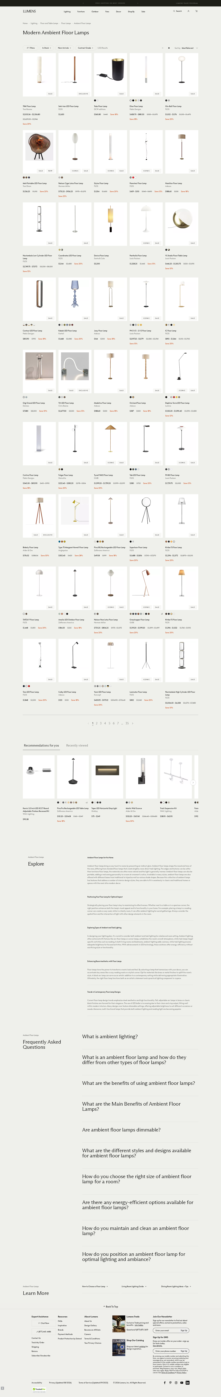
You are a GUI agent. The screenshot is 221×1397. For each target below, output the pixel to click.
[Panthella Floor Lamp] (146, 218)
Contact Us (36, 1338)
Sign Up (184, 1330)
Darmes (26, 406)
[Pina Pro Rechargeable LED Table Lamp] (73, 771)
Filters (32, 48)
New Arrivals (63, 48)
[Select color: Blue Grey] (141, 614)
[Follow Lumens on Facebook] (165, 1383)
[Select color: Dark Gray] (98, 686)
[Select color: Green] (65, 325)
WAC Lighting (28, 814)
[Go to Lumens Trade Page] (118, 1323)
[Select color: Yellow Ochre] (65, 542)
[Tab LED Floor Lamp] (146, 438)
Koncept (97, 695)
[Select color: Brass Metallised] (138, 325)
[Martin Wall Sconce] (142, 771)
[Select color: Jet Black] (133, 614)
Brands (60, 1330)
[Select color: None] (110, 686)
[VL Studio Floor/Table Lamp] (181, 218)
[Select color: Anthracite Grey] (136, 614)
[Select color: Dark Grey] (63, 802)
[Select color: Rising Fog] (26, 397)
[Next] (137, 3)
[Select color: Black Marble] (141, 100)
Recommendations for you (41, 745)
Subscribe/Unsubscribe (41, 1355)
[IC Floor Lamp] (181, 294)
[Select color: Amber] (141, 325)
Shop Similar (41, 94)
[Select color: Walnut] (62, 177)
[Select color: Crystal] (62, 325)
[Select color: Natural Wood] (133, 397)
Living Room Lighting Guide (133, 1286)
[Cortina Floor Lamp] (39, 438)
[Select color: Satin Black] (98, 802)
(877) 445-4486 (44, 1332)
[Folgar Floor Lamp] (74, 438)
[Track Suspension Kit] (176, 771)
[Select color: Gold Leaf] (76, 802)
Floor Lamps (66, 23)
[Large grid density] (169, 48)
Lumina (168, 406)
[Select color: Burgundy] (72, 325)
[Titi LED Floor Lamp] (74, 366)
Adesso (168, 186)
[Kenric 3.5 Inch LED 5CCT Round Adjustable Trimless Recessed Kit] (39, 771)
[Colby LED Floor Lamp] (74, 655)
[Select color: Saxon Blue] (59, 542)
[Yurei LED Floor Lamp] (110, 655)
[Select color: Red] (133, 177)
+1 (162, 614)
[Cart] (196, 11)
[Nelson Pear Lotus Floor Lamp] (110, 583)
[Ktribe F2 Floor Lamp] (181, 583)
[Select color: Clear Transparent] (24, 397)
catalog (142, 1346)
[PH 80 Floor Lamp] (181, 438)
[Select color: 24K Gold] (174, 325)
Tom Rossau (27, 109)
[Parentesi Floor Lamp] (146, 146)
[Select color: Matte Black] (95, 100)
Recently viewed (77, 745)
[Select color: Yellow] (177, 397)
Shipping (35, 1347)
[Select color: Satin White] (95, 802)
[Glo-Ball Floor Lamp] (181, 69)
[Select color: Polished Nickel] (129, 802)
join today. (139, 1325)
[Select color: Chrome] (136, 325)
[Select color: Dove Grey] (70, 325)
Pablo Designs (135, 109)
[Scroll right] (193, 782)
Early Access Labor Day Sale (110, 3)
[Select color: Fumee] (169, 542)
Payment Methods (65, 1334)
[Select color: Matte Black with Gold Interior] (108, 686)
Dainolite (62, 478)
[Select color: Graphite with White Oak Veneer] (32, 325)
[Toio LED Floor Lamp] (39, 655)
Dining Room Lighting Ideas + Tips (174, 1286)
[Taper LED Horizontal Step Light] (107, 771)
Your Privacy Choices (92, 1343)
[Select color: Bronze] (103, 542)
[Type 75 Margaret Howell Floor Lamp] (74, 510)
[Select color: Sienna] (62, 542)
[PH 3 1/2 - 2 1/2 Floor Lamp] (146, 294)
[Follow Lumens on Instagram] (176, 1383)
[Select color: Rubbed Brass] (132, 802)
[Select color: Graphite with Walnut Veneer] (26, 325)
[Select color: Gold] (26, 177)
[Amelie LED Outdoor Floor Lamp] (74, 583)
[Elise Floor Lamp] (146, 69)
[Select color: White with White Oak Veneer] (29, 325)
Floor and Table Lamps (49, 23)
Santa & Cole (99, 258)
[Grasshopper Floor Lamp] (146, 583)
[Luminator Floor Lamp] (146, 655)
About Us (88, 1321)
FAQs (60, 1321)
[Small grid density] (162, 48)
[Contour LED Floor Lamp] (39, 294)
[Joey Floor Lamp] (110, 294)
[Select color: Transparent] (174, 542)
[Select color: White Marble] (138, 100)
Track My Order (38, 1342)
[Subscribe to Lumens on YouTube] (182, 1383)
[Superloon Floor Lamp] (146, 510)
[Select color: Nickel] (131, 177)
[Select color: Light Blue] (67, 325)
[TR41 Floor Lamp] (39, 69)
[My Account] (188, 11)
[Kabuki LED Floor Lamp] (74, 294)
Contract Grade (84, 48)
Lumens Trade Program (187, 3)
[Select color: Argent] (62, 250)
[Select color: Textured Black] (195, 802)
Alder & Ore (28, 550)
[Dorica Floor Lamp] (110, 218)
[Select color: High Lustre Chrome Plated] (169, 469)
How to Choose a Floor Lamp (93, 1286)
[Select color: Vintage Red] (138, 614)
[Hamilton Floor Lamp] (181, 146)
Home (25, 23)
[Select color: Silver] (169, 100)
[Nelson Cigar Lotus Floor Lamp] (74, 146)
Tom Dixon (27, 186)
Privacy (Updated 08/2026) (60, 1383)
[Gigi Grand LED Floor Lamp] (39, 366)
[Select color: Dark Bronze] (161, 802)
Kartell (61, 333)
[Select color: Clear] (100, 686)
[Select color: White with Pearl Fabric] (34, 325)
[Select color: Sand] (74, 802)
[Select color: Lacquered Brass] (169, 250)
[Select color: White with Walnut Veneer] (24, 325)
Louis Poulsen (135, 258)
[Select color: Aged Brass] (59, 469)
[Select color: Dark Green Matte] (133, 469)
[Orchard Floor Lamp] (146, 366)
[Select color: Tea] (103, 686)
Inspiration (62, 1325)
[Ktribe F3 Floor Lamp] (181, 510)
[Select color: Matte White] (98, 100)
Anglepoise (63, 550)
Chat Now (45, 1323)
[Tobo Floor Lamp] (110, 69)
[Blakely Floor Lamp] (39, 510)
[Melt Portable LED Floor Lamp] (39, 146)
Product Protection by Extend (70, 1338)
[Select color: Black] (133, 100)
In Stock (45, 48)
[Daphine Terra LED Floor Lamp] (181, 366)
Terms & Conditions (92, 1338)
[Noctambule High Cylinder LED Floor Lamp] (181, 655)
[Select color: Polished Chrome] (131, 325)
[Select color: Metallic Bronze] (179, 397)
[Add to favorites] (26, 94)
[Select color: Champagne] (59, 250)
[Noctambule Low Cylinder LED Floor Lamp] (39, 218)
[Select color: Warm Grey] (131, 614)
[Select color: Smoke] (29, 177)
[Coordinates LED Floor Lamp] (74, 218)
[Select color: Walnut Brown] (149, 614)
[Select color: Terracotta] (62, 614)
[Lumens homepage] (29, 11)
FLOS (60, 109)
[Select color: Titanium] (98, 542)
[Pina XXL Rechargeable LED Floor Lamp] (110, 510)
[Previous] (83, 3)
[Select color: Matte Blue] (136, 469)
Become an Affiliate (92, 1330)
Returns (35, 1351)
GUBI (96, 478)
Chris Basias (63, 406)
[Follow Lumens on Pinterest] (170, 1383)
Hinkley (94, 811)
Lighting (34, 23)
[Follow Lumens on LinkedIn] (188, 1383)
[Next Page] (132, 723)
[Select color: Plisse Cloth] (171, 542)
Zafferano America (101, 550)
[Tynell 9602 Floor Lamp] (110, 438)
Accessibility (37, 1383)
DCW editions (100, 109)
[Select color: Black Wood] (131, 397)
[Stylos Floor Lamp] (110, 146)
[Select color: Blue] (105, 686)
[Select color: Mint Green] (59, 614)
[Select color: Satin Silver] (131, 100)
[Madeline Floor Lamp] (110, 366)
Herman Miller (64, 186)
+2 (87, 802)
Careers (87, 1334)
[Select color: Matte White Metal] (95, 686)
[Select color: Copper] (24, 177)
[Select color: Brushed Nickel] (59, 177)
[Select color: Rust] (71, 802)
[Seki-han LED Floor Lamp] (74, 69)
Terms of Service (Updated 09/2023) (93, 1383)
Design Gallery (90, 1325)
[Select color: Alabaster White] (143, 614)
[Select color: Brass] (136, 100)
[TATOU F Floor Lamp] (39, 583)
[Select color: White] (136, 177)
